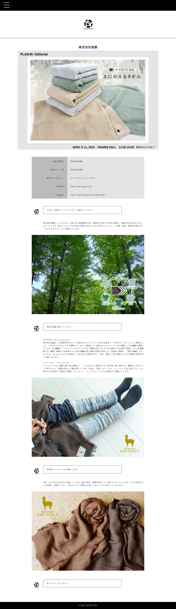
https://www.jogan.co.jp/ (81, 186)
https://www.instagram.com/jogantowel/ (88, 195)
